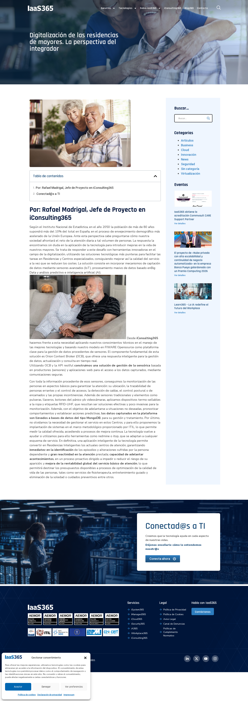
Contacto (202, 8)
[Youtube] (205, 658)
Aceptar (18, 686)
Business (187, 145)
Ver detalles (180, 223)
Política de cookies (27, 695)
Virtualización (190, 173)
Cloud (185, 150)
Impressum (69, 695)
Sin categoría (190, 169)
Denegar (46, 686)
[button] (85, 657)
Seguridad (188, 164)
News (184, 159)
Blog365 (189, 8)
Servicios (106, 8)
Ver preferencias (74, 686)
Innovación (188, 154)
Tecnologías (125, 8)
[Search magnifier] (208, 118)
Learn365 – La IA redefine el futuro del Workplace (191, 306)
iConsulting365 (172, 8)
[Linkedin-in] (187, 658)
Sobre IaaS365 (148, 8)
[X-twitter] (196, 658)
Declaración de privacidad (49, 695)
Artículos (187, 140)
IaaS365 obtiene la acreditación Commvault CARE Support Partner (192, 215)
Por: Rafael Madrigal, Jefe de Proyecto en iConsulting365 (75, 187)
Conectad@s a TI (48, 194)
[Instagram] (215, 658)
